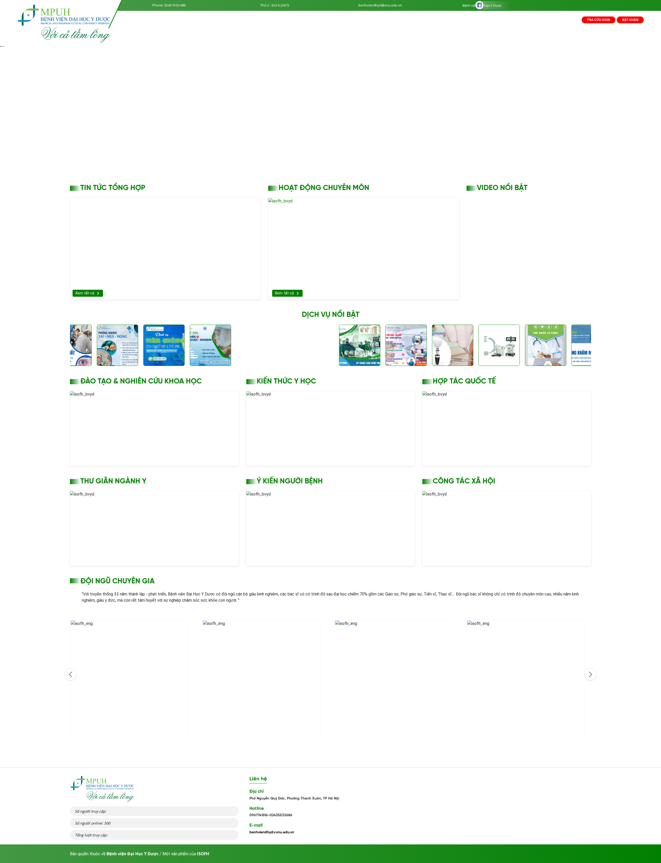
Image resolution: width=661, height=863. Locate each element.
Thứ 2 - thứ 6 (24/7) (274, 5)
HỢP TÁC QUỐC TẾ (464, 381)
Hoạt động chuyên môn (324, 188)
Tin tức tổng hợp (112, 188)
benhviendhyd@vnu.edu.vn (380, 5)
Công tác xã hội (464, 481)
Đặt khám (630, 20)
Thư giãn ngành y (113, 481)
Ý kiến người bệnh (290, 481)
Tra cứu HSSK (598, 20)
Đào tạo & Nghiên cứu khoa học (141, 381)
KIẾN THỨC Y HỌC (286, 381)
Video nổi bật (502, 188)
